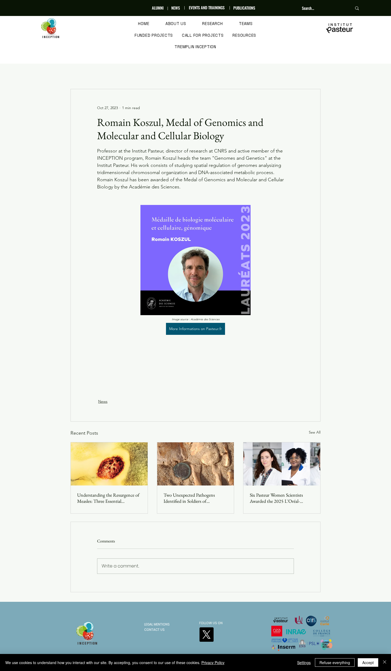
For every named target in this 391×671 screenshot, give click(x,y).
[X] (206, 634)
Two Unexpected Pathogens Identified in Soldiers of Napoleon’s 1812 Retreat (189, 498)
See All (315, 432)
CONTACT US (154, 629)
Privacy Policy (212, 662)
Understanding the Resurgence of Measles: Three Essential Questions (108, 498)
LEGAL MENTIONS (157, 624)
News (102, 401)
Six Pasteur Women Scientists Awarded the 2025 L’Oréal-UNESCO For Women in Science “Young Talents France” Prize (280, 498)
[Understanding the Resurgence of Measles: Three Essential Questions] (109, 463)
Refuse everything (334, 662)
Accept (368, 662)
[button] (176, 24)
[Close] (384, 662)
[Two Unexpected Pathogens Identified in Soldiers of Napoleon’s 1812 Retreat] (195, 463)
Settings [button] (304, 662)
